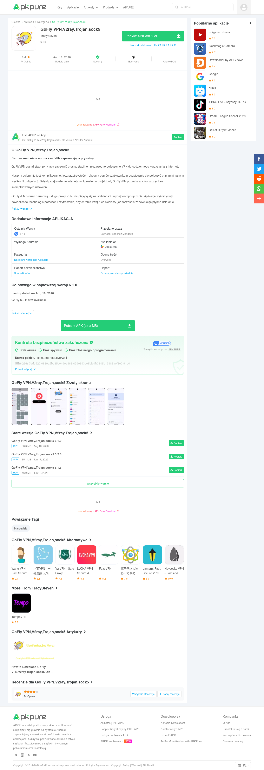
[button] (97, 59)
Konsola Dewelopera (173, 723)
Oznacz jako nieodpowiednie (117, 273)
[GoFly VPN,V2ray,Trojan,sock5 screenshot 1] (39, 406)
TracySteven (48, 36)
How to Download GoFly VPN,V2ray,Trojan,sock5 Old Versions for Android (31, 669)
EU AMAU (148, 765)
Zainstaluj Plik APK (112, 723)
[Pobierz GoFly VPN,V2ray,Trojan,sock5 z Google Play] (109, 246)
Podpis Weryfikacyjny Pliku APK (120, 729)
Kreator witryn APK (172, 729)
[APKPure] (29, 7)
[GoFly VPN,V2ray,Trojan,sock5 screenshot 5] (115, 406)
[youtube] (35, 755)
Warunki (136, 765)
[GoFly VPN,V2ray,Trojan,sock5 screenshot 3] (77, 406)
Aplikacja (29, 21)
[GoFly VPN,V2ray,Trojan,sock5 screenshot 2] (58, 406)
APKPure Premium (111, 741)
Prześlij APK (168, 735)
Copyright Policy (120, 765)
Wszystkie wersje (98, 483)
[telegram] (15, 755)
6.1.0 (23, 233)
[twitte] (28, 755)
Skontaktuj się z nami (236, 729)
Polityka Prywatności (97, 765)
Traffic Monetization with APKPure (181, 741)
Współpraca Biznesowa (237, 735)
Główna (16, 21)
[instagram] (22, 755)
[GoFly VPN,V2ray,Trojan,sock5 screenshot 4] (96, 406)
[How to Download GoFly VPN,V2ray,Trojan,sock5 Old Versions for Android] (34, 650)
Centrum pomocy (233, 741)
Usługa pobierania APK (114, 735)
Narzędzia (43, 21)
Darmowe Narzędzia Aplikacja (31, 259)
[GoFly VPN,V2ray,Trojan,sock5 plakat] (20, 406)
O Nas (226, 723)
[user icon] (244, 7)
